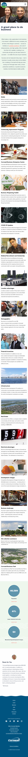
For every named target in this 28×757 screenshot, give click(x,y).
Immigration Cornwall (14, 729)
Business (14, 705)
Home (14, 700)
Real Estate (4, 416)
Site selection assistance (9, 539)
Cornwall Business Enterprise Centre (12, 162)
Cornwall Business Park (8, 566)
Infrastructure (5, 386)
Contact (14, 713)
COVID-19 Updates (7, 225)
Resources (14, 711)
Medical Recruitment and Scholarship (13, 256)
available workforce (14, 46)
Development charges (8, 477)
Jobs (14, 707)
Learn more (14, 601)
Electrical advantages (7, 447)
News (14, 709)
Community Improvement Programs (12, 129)
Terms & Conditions (14, 746)
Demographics (5, 319)
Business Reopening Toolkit (9, 193)
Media (3, 97)
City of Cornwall (14, 731)
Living (14, 702)
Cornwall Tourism (14, 728)
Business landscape (7, 508)
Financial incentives (7, 351)
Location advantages (7, 288)
